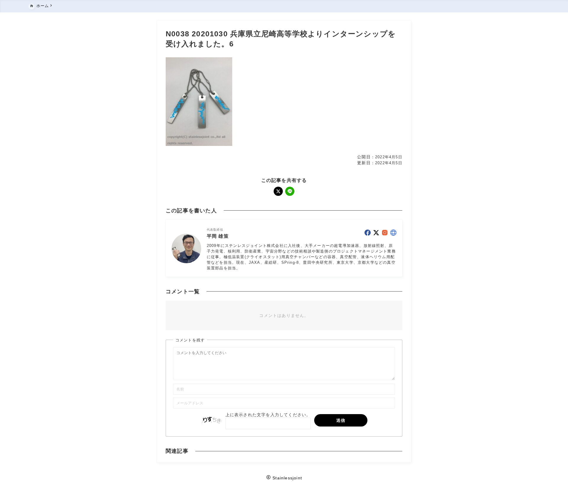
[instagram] (385, 233)
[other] (393, 233)
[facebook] (367, 233)
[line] (289, 191)
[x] (278, 191)
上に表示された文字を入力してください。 (268, 414)
